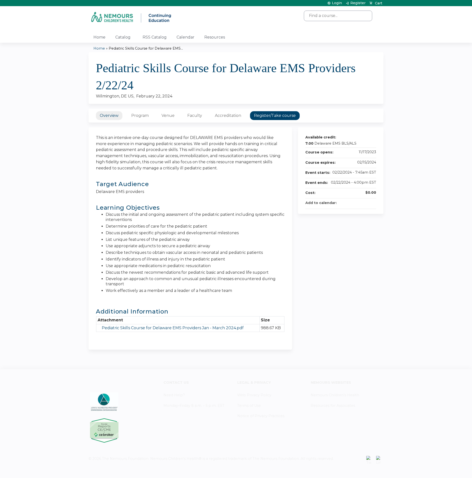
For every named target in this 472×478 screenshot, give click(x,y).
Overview (109, 115)
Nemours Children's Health (335, 395)
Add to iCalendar (365, 202)
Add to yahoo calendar (359, 202)
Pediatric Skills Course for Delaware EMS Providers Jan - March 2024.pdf (173, 328)
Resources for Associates (333, 405)
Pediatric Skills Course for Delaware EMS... (146, 48)
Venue (168, 115)
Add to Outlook (372, 202)
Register (358, 3)
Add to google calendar (353, 202)
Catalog (123, 37)
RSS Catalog (155, 37)
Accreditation (228, 115)
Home (99, 37)
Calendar (185, 37)
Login (337, 3)
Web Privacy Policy (254, 395)
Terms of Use (249, 405)
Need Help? (174, 395)
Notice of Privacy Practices (260, 416)
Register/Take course (275, 115)
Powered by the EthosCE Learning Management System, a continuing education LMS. (366, 470)
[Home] (131, 17)
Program (140, 115)
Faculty (194, 115)
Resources (214, 37)
